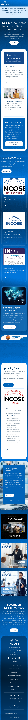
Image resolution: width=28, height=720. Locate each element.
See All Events (8, 385)
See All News (6, 171)
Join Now (14, 630)
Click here (16, 12)
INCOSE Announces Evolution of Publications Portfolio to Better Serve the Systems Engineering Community (13, 236)
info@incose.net (14, 654)
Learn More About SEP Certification (14, 143)
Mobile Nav (18, 3)
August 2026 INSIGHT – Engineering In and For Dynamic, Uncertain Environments (14, 272)
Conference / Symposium (13, 413)
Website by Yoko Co (14, 717)
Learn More (14, 42)
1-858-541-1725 (14, 652)
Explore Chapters (9, 327)
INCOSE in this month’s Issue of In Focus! (12, 200)
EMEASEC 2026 (10, 416)
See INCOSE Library (11, 501)
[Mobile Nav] (18, 3)
